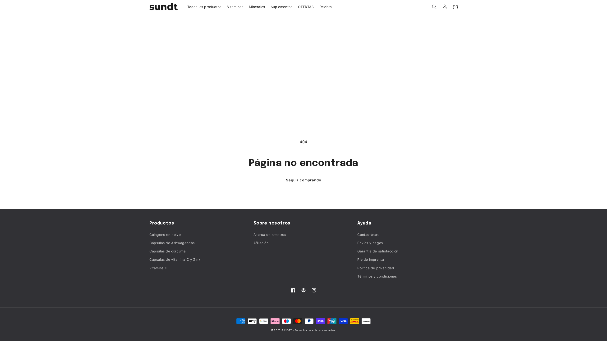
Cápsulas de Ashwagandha (172, 243)
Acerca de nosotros (269, 235)
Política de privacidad (375, 268)
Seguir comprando (303, 180)
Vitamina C (158, 268)
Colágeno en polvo (165, 235)
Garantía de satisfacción (377, 251)
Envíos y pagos (370, 243)
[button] (434, 7)
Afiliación (261, 243)
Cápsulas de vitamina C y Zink (174, 259)
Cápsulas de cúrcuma (167, 251)
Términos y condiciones (377, 276)
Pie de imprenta (370, 259)
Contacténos (368, 235)
